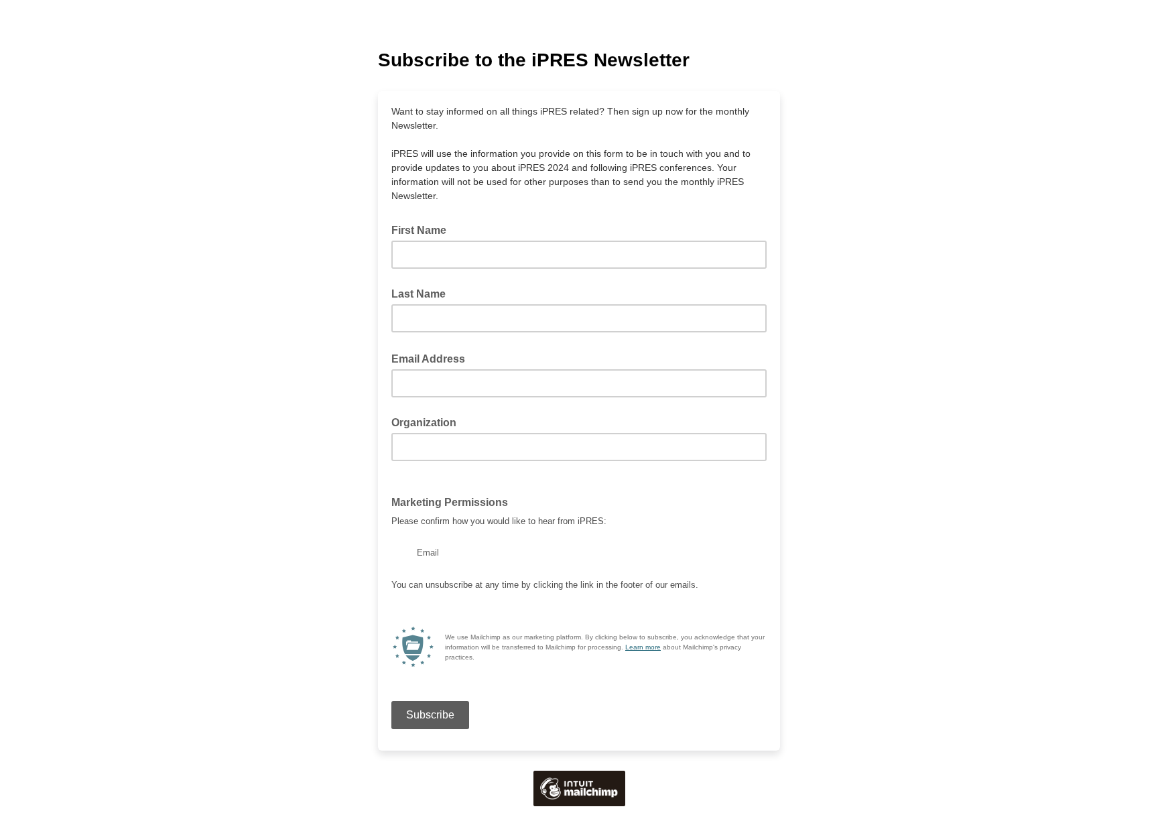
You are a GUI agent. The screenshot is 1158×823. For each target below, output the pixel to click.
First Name (418, 230)
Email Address (432, 358)
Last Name (418, 294)
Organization (423, 422)
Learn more (643, 647)
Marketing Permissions (453, 501)
